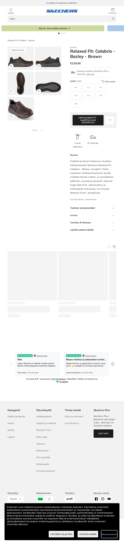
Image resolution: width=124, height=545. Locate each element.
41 (88, 87)
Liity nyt (90, 74)
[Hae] (113, 18)
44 (88, 95)
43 (76, 95)
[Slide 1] (59, 33)
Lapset (11, 437)
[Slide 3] (63, 33)
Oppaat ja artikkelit (46, 423)
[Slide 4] (65, 33)
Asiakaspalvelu (44, 416)
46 (76, 103)
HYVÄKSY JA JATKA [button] (61, 534)
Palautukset (42, 450)
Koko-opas (41, 437)
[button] (112, 11)
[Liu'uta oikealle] (41, 130)
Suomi (13, 498)
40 (76, 87)
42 (101, 87)
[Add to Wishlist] (110, 120)
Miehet (11, 430)
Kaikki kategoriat (16, 416)
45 (101, 95)
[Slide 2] (61, 33)
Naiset (11, 423)
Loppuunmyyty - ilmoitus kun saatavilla (88, 120)
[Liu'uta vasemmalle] (27, 130)
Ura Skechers (72, 423)
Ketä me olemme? (74, 416)
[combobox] (62, 18)
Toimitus (40, 443)
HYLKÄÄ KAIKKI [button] (87, 534)
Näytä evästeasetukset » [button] (109, 534)
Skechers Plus (43, 430)
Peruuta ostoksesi (45, 471)
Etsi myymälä (43, 457)
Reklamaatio (42, 464)
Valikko (11, 13)
